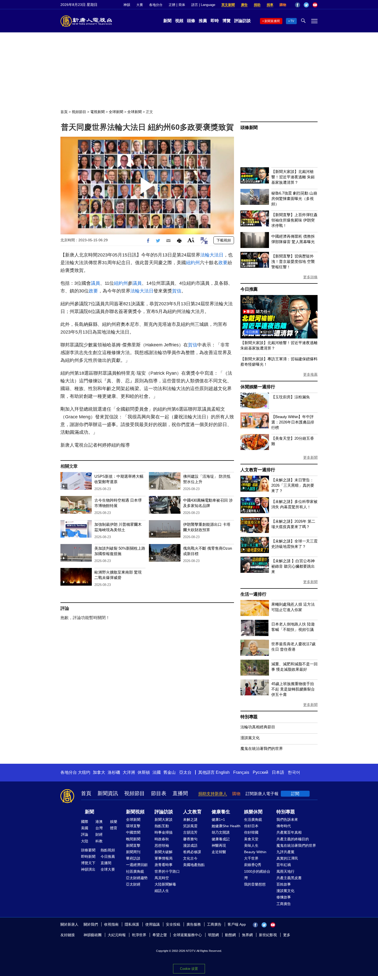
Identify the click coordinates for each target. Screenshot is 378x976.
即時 (215, 21)
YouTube (315, 4)
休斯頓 (144, 772)
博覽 (226, 21)
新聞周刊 (133, 852)
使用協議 (152, 924)
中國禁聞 (133, 832)
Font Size (191, 239)
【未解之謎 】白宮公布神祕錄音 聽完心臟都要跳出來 (293, 566)
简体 (181, 5)
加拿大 (99, 772)
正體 (172, 5)
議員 (95, 283)
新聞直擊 (133, 845)
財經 (99, 834)
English (223, 772)
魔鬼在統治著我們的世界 (261, 748)
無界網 (247, 935)
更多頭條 (310, 277)
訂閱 (295, 793)
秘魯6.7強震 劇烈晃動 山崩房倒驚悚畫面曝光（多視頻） (294, 198)
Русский (260, 772)
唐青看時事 (164, 865)
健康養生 (221, 811)
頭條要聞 (88, 850)
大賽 (139, 5)
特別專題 (249, 716)
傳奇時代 (283, 826)
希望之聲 (159, 935)
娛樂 (113, 822)
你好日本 (251, 826)
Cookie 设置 (189, 969)
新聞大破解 (164, 852)
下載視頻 (224, 240)
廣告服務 (193, 924)
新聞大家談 (164, 819)
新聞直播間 (272, 21)
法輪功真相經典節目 (257, 727)
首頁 (64, 112)
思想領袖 (162, 845)
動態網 (230, 935)
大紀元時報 (117, 935)
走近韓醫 (219, 852)
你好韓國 (251, 832)
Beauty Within (255, 852)
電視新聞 (97, 112)
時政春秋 (162, 839)
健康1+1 (218, 819)
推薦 (203, 21)
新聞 (167, 21)
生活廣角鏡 (253, 819)
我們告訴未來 (287, 819)
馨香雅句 (190, 839)
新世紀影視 (268, 935)
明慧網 (213, 935)
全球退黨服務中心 (187, 935)
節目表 (158, 793)
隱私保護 (132, 924)
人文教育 (192, 811)
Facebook (297, 4)
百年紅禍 (283, 865)
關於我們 (91, 924)
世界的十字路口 (167, 871)
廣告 (244, 5)
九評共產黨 (285, 852)
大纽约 (84, 772)
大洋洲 (129, 772)
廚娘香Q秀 (252, 865)
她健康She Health (226, 826)
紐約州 (193, 262)
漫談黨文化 (250, 737)
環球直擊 (133, 826)
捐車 (270, 5)
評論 (84, 834)
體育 (113, 828)
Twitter (306, 4)
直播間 (180, 793)
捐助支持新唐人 (212, 793)
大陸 (84, 841)
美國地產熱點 (194, 865)
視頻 (179, 21)
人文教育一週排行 (257, 469)
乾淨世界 (139, 935)
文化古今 (190, 858)
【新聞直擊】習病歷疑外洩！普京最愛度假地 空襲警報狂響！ (293, 261)
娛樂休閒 (253, 811)
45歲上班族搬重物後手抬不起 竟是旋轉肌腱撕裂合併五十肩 (293, 689)
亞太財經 (133, 884)
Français (241, 772)
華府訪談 (133, 858)
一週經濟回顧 (137, 865)
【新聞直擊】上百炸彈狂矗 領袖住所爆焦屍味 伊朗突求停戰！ (294, 220)
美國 (84, 828)
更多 (286, 935)
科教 (99, 841)
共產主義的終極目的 (292, 839)
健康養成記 (221, 839)
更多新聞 (310, 457)
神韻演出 (88, 869)
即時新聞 (88, 856)
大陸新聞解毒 (165, 884)
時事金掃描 (164, 832)
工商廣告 (283, 904)
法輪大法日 (211, 254)
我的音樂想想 (255, 884)
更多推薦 (310, 374)
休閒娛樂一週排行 (257, 386)
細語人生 (162, 891)
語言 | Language (203, 5)
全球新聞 (116, 112)
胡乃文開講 (221, 832)
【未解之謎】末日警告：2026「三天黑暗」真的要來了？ (292, 485)
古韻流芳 (190, 832)
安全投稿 (173, 924)
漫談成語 (190, 845)
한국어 (294, 772)
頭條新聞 (249, 127)
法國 (156, 772)
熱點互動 (162, 826)
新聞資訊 (107, 793)
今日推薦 (249, 289)
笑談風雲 (190, 826)
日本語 (278, 772)
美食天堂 (251, 839)
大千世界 (251, 858)
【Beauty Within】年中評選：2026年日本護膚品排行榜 (292, 422)
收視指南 (111, 924)
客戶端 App (237, 924)
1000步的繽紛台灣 (257, 874)
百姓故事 (283, 884)
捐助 (257, 5)
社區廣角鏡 (135, 871)
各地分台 (156, 5)
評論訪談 (242, 21)
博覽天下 (88, 863)
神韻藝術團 (93, 935)
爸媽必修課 (192, 852)
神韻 (126, 5)
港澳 (99, 822)
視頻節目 (79, 112)
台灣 (99, 828)
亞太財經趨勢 (137, 878)
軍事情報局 (164, 858)
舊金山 (169, 772)
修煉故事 (283, 897)
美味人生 (251, 845)
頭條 (191, 21)
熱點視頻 (108, 850)
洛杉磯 (114, 772)
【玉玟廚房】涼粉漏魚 (290, 397)
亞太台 (185, 772)
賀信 (176, 290)
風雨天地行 (285, 871)
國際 (84, 822)
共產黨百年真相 (289, 832)
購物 (283, 5)
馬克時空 (162, 878)
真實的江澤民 (287, 858)
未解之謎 (190, 819)
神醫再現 (219, 845)
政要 (223, 262)
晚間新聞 (133, 839)
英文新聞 (228, 5)
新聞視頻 (135, 811)
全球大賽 (108, 869)
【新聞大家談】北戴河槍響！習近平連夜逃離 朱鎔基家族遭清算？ (293, 177)
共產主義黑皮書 (289, 878)
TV (292, 21)
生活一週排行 (253, 594)
